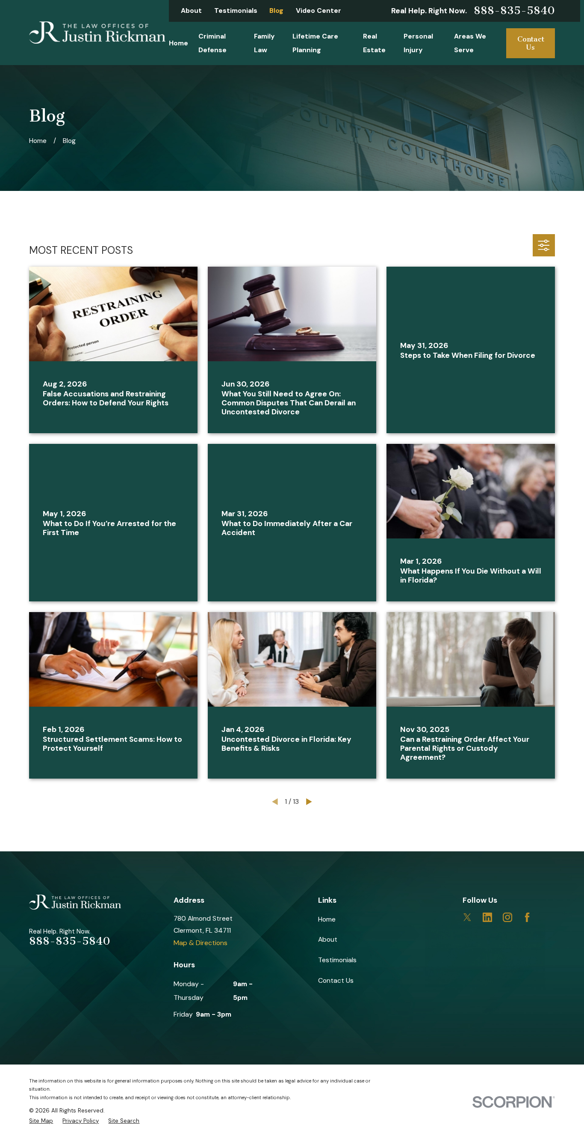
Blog (276, 10)
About (191, 10)
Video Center (318, 10)
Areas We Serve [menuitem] (470, 43)
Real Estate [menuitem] (374, 43)
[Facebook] (527, 917)
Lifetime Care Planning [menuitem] (315, 43)
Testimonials (235, 10)
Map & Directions (200, 942)
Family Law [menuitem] (264, 43)
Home (327, 919)
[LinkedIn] (487, 917)
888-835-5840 (514, 11)
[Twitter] (467, 917)
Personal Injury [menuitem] (418, 43)
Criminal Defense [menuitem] (212, 43)
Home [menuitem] (178, 43)
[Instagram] (507, 917)
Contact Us (530, 43)
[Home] (97, 32)
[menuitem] (41, 1121)
